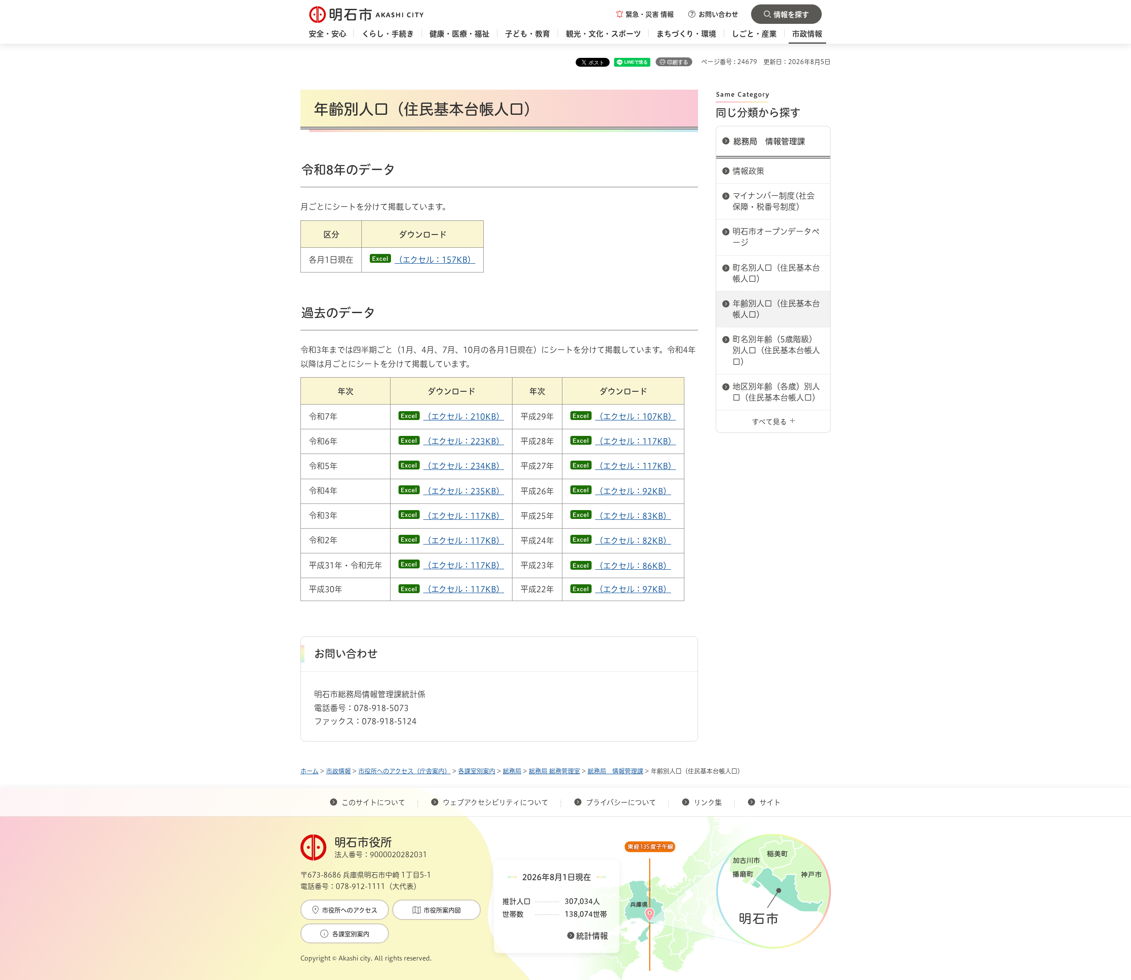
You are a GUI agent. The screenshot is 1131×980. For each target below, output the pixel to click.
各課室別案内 (476, 771)
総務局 (512, 771)
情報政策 (748, 171)
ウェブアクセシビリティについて (495, 802)
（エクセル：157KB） (435, 260)
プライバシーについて (621, 802)
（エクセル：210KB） (463, 416)
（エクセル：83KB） (633, 516)
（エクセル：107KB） (635, 416)
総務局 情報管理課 (769, 141)
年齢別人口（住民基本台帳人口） (776, 308)
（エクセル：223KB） (463, 441)
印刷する (677, 62)
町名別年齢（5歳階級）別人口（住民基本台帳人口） (776, 350)
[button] (645, 14)
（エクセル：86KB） (633, 566)
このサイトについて (373, 802)
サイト (770, 802)
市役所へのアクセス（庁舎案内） (404, 771)
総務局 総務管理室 (554, 771)
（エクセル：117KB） (635, 441)
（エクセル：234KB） (463, 466)
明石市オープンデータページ (776, 236)
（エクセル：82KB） (633, 541)
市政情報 (338, 771)
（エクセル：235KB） (463, 491)
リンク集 (708, 802)
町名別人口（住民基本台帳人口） (776, 273)
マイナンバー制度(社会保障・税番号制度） (773, 201)
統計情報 (592, 936)
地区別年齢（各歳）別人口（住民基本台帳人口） (776, 391)
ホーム (309, 771)
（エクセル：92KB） (633, 491)
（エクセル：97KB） (633, 589)
